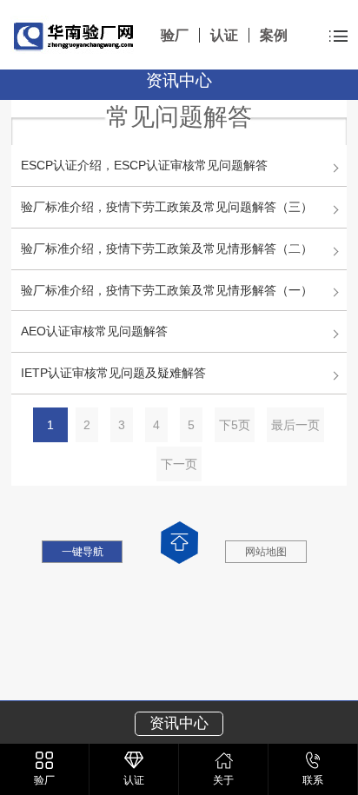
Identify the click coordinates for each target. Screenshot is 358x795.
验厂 (175, 35)
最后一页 (295, 425)
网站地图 (266, 552)
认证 (224, 35)
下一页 (179, 464)
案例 (274, 35)
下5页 (234, 425)
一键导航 (82, 552)
